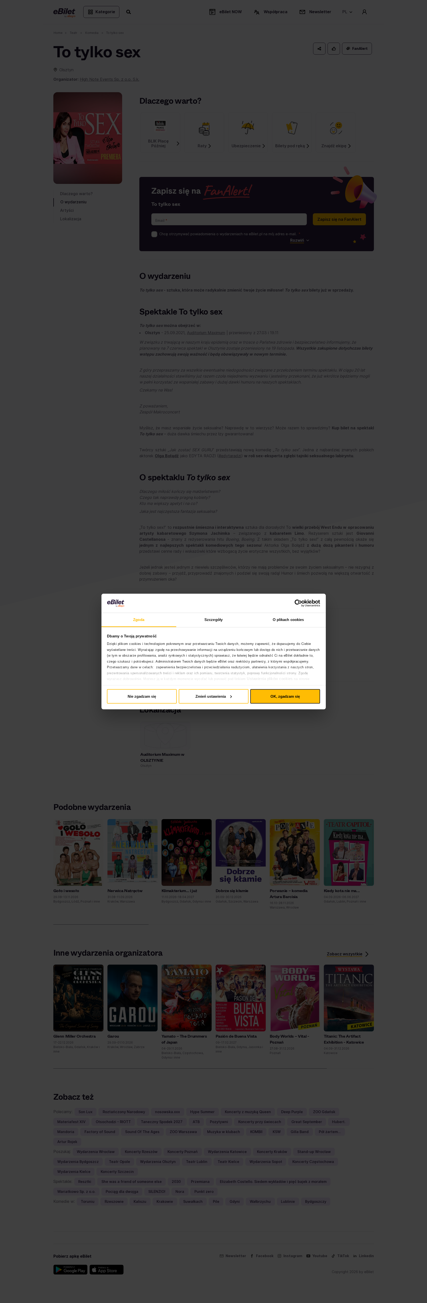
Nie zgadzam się (142, 696)
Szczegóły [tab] (213, 619)
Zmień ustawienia (210, 696)
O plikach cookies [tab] (288, 619)
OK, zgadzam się (285, 696)
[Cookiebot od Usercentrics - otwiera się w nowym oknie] (298, 603)
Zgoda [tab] (138, 619)
